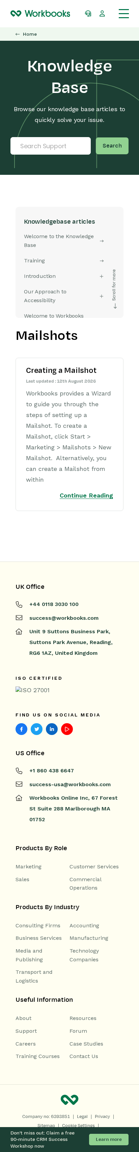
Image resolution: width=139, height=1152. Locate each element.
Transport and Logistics (34, 976)
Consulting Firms (38, 925)
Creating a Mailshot (61, 370)
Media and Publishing (29, 955)
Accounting (84, 925)
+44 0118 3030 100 (54, 604)
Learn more (109, 1139)
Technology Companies (84, 955)
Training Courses (38, 1056)
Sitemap (46, 1125)
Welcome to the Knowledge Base (59, 240)
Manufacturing (89, 938)
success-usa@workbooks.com (70, 784)
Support (26, 1031)
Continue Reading (86, 495)
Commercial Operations (85, 883)
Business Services (39, 938)
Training (34, 260)
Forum (78, 1031)
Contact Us (84, 1056)
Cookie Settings (78, 1125)
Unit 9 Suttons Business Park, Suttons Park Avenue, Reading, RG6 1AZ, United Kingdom (71, 642)
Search (112, 146)
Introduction (40, 276)
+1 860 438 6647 (51, 770)
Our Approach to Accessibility (45, 295)
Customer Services (94, 866)
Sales (22, 879)
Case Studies (86, 1044)
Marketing (28, 866)
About (23, 1018)
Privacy (102, 1116)
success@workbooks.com (64, 618)
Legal (82, 1116)
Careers (26, 1044)
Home (30, 34)
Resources (83, 1018)
